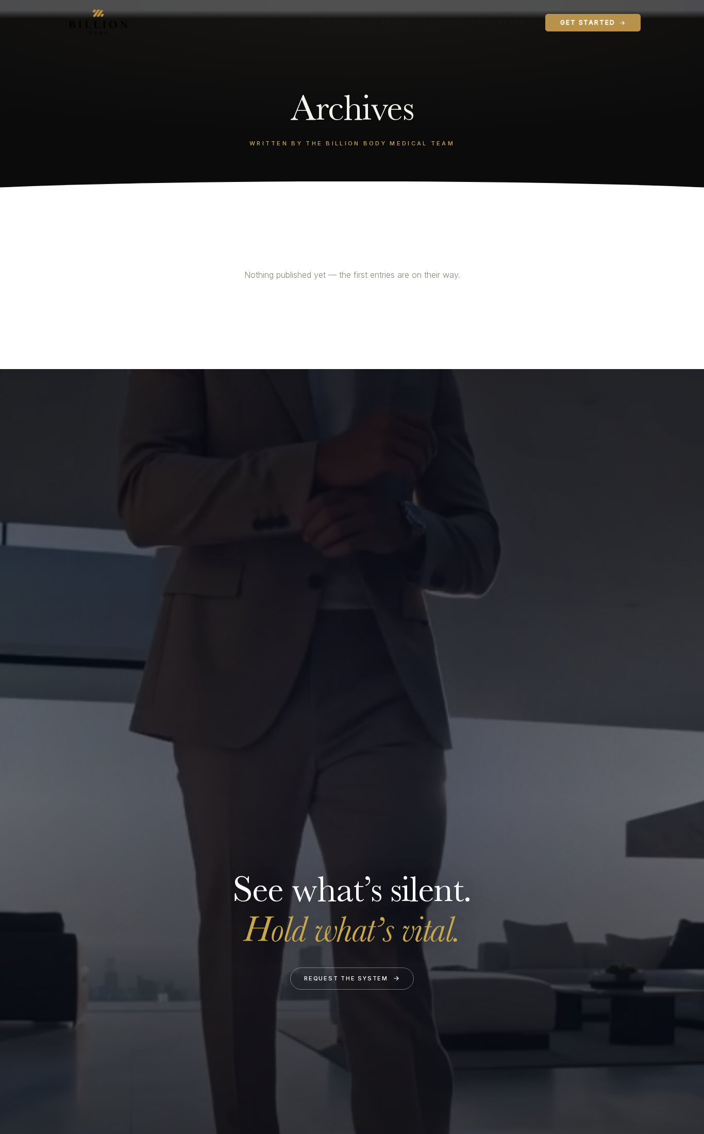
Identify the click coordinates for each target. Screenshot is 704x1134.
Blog (440, 22)
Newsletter (498, 22)
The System (334, 22)
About (395, 22)
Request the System (346, 978)
